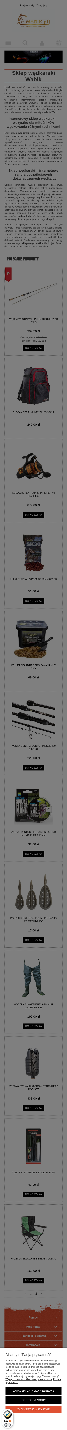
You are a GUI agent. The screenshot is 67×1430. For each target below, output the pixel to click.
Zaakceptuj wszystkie (33, 1409)
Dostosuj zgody (33, 1400)
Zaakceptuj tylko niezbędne (33, 1390)
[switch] (7, 1425)
